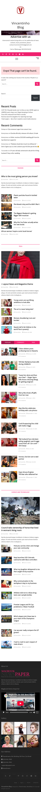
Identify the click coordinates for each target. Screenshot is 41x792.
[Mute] (34, 712)
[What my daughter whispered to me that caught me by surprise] (6, 572)
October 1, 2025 (31, 398)
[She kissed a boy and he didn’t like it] (6, 207)
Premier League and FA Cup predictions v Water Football (24, 606)
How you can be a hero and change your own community (26, 547)
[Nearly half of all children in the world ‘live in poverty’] (6, 330)
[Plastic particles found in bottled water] (6, 198)
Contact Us (35, 782)
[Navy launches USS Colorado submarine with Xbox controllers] (6, 560)
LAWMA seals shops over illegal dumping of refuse (17, 112)
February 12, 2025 (31, 353)
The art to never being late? (23, 309)
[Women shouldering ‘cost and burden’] (6, 321)
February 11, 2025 (31, 384)
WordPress (30, 786)
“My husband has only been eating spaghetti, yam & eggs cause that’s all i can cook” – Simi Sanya (29, 442)
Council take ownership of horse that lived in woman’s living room (19, 529)
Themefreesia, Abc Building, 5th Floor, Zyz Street (16, 756)
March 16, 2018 (14, 179)
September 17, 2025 (32, 413)
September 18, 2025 (32, 428)
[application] (20, 703)
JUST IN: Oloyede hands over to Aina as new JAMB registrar (20, 110)
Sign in (21, 782)
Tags (33, 342)
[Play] (4, 712)
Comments (20, 342)
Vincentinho (5, 179)
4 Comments (23, 479)
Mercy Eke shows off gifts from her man (28, 394)
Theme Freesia (22, 786)
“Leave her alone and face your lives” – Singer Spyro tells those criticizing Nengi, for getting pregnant (28, 378)
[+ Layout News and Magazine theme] (20, 265)
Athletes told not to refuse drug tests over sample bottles (25, 594)
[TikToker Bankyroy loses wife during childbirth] (9, 362)
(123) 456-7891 (7, 762)
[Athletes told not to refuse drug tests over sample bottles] (6, 595)
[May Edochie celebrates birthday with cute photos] (9, 408)
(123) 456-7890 (7, 759)
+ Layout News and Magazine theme (17, 284)
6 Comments (23, 369)
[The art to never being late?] (6, 312)
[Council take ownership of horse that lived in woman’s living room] (20, 510)
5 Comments (23, 415)
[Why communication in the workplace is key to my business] (6, 584)
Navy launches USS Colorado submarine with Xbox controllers (25, 558)
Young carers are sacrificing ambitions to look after (24, 301)
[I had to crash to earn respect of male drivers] (6, 644)
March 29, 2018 (14, 533)
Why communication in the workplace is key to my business (25, 582)
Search (3, 93)
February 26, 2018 (27, 332)
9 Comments (23, 356)
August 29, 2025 (31, 367)
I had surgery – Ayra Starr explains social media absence (18, 119)
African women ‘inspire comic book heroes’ (16, 231)
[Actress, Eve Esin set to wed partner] (9, 457)
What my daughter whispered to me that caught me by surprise (27, 570)
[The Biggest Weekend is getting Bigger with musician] (6, 216)
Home (15, 782)
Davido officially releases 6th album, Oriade (24, 133)
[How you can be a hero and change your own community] (6, 548)
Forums (28, 782)
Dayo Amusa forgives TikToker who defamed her (28, 473)
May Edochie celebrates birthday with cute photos (28, 409)
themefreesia (6, 768)
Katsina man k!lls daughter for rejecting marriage (16, 116)
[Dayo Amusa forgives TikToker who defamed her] (9, 472)
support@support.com (8, 765)
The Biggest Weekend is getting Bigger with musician (25, 214)
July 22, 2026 (30, 448)
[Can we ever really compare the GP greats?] (6, 633)
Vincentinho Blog (21, 25)
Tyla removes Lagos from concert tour (19, 129)
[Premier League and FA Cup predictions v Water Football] (6, 607)
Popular (7, 342)
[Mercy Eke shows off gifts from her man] (9, 393)
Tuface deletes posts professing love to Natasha (28, 350)
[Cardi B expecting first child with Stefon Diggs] (9, 423)
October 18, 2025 (31, 462)
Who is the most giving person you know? (19, 176)
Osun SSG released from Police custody (13, 114)
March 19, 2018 (27, 551)
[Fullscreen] (37, 712)
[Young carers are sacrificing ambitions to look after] (6, 303)
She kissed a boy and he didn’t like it (26, 204)
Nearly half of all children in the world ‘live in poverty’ (25, 328)
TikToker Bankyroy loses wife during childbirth (29, 363)
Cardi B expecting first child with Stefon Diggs (28, 425)
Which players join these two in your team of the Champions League (25, 618)
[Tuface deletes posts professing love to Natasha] (9, 349)
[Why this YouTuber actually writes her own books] (6, 225)
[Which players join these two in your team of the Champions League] (6, 619)
